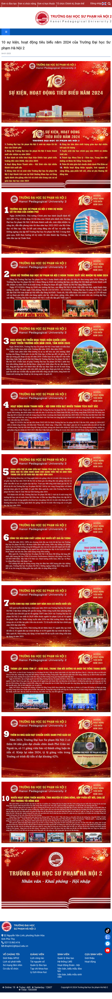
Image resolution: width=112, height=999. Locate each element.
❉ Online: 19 (8, 987)
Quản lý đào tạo (38, 965)
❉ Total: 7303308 (28, 989)
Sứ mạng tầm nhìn (12, 965)
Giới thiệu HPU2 (11, 958)
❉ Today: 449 (23, 987)
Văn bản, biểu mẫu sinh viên (69, 975)
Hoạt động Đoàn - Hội (68, 965)
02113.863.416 (12, 942)
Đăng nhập (96, 3)
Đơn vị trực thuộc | (46, 4)
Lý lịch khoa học (38, 972)
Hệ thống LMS (64, 961)
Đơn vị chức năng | (27, 4)
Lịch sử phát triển (12, 961)
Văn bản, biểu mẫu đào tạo (69, 969)
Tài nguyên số (37, 961)
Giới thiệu (89, 958)
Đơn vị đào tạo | (9, 4)
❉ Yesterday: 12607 (42, 987)
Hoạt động (90, 961)
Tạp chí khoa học (39, 968)
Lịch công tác (37, 958)
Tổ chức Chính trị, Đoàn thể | (70, 4)
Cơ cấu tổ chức (10, 968)
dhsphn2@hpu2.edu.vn (16, 946)
